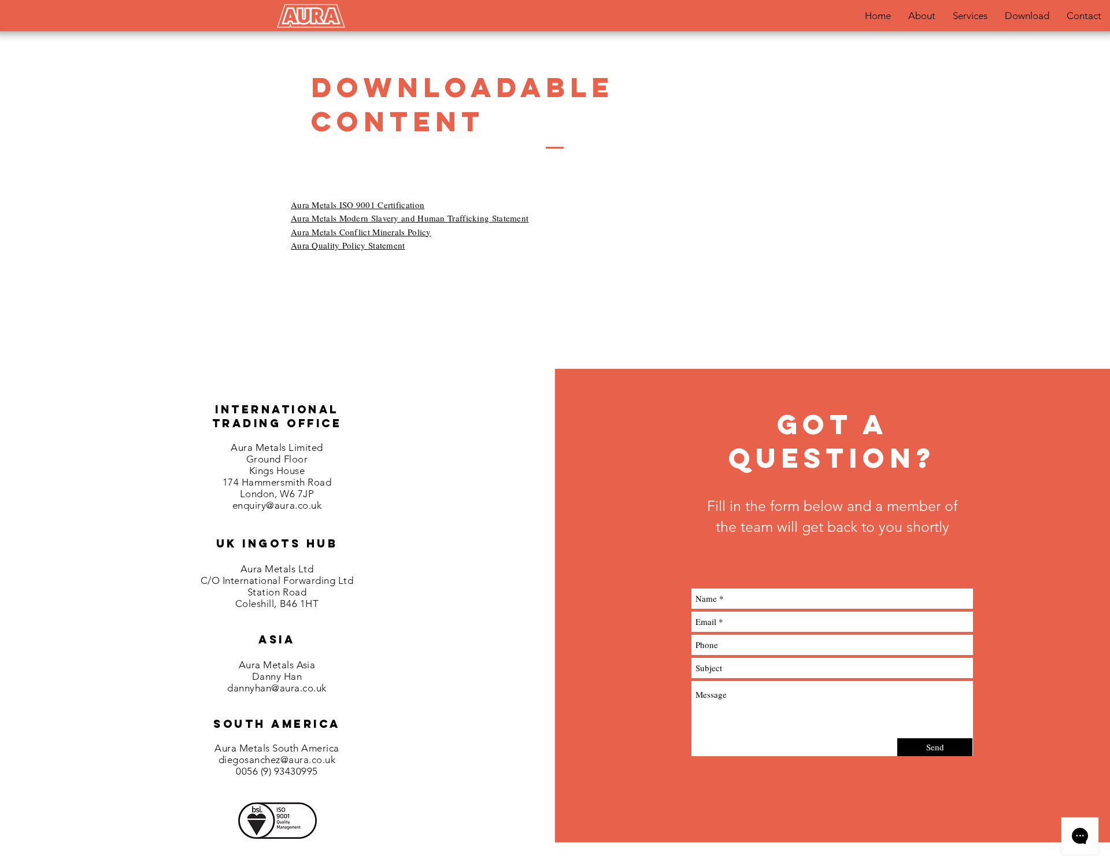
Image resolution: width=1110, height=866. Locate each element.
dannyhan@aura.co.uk (277, 688)
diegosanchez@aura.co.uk (277, 759)
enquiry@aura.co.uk (276, 505)
